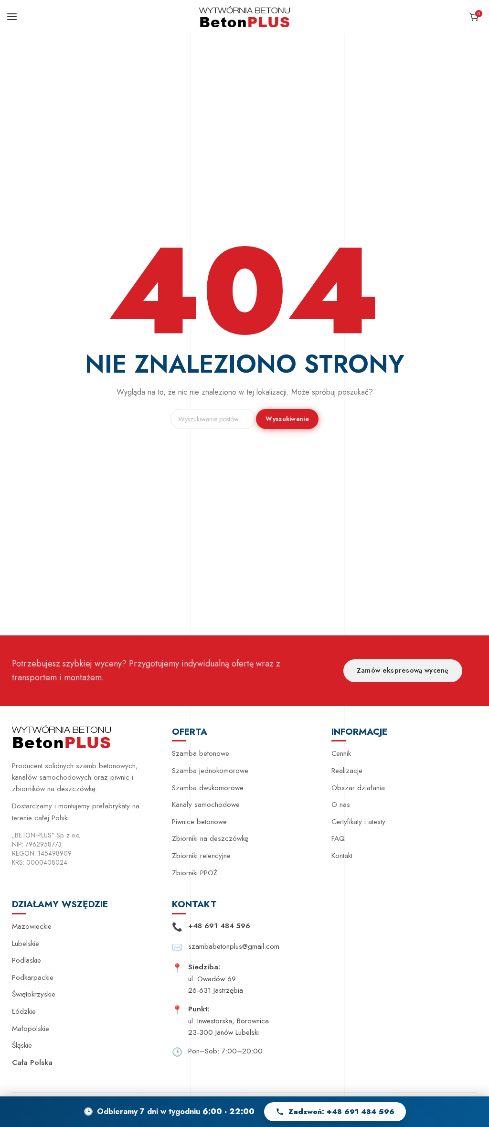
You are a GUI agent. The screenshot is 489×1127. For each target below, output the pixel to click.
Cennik (341, 753)
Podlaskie (26, 960)
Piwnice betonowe (199, 821)
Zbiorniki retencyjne (201, 855)
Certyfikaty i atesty (358, 821)
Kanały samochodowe (206, 804)
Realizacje (346, 770)
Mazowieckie (32, 926)
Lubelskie (25, 943)
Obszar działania (358, 788)
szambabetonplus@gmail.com (233, 946)
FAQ (338, 838)
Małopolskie (30, 1028)
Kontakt (341, 855)
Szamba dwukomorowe (208, 788)
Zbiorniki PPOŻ (194, 873)
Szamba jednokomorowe (210, 770)
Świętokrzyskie (33, 994)
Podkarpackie (32, 977)
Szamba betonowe (200, 753)
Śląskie (22, 1045)
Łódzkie (24, 1011)
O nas (340, 804)
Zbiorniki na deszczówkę (210, 838)
